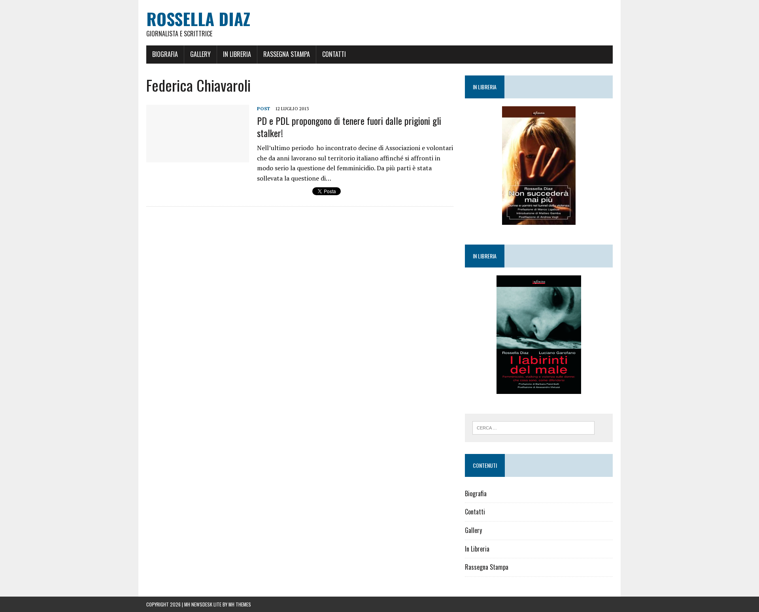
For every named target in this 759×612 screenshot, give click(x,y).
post (263, 108)
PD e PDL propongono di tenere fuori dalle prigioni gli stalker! (349, 126)
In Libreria (237, 54)
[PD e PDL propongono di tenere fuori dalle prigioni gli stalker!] (197, 157)
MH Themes (239, 604)
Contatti (334, 54)
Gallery (200, 54)
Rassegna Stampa (286, 54)
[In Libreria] (539, 165)
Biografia (165, 54)
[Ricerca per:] (533, 427)
